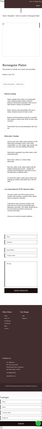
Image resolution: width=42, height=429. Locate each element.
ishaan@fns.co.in (10, 376)
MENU (38, 5)
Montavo (24, 318)
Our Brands (7, 323)
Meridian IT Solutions (31, 386)
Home (5, 16)
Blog (5, 326)
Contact (6, 328)
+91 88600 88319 (11, 372)
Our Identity (7, 321)
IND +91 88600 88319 (35, 1)
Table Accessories (21, 16)
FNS (23, 316)
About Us (6, 318)
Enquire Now (20, 84)
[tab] (8, 84)
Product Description (8, 84)
